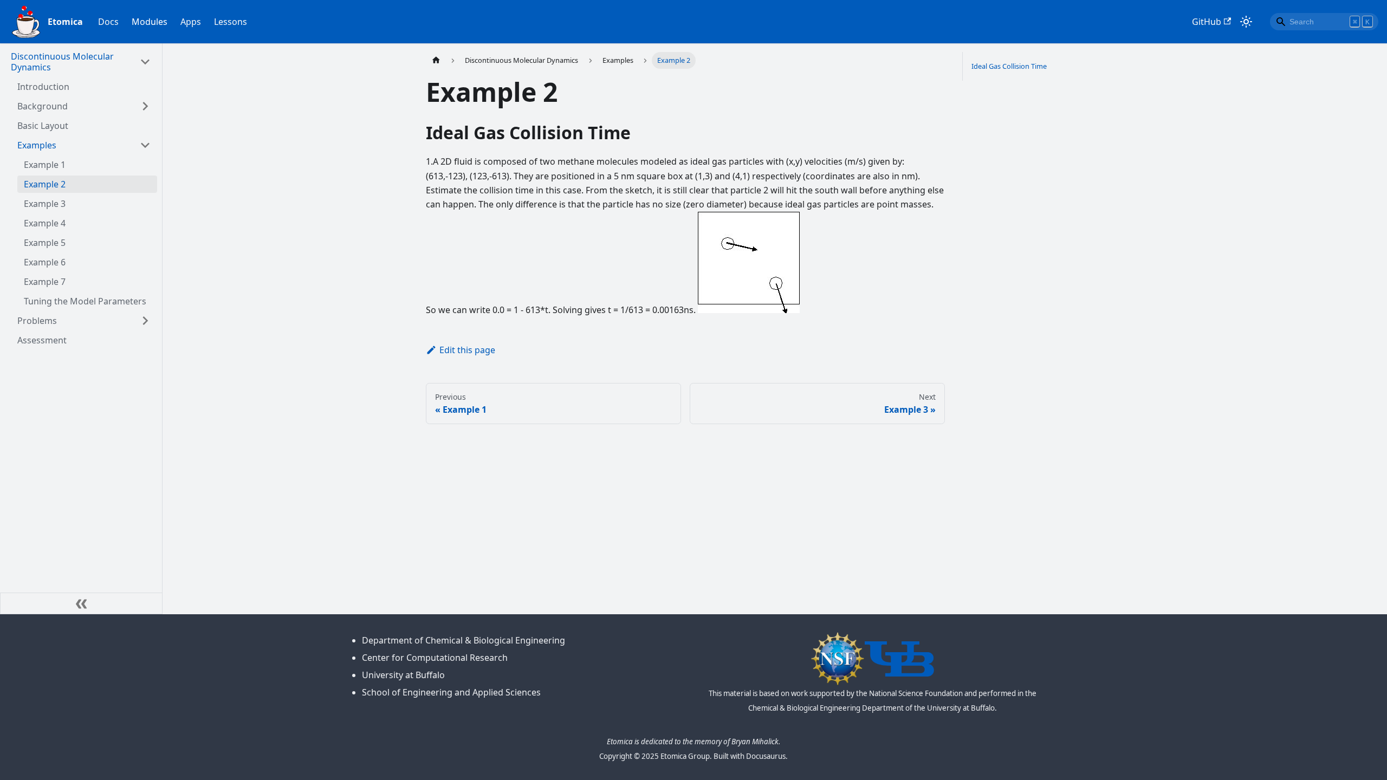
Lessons (230, 22)
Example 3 (45, 204)
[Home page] (436, 60)
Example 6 (45, 262)
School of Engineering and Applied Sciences (451, 692)
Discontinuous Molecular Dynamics (62, 61)
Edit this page (467, 350)
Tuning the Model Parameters (85, 301)
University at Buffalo (403, 675)
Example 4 (45, 223)
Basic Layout (42, 126)
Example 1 (45, 165)
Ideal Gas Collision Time (1009, 66)
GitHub (1206, 22)
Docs (108, 22)
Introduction (43, 87)
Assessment (42, 340)
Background (42, 106)
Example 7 (45, 282)
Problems (37, 321)
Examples (36, 145)
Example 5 (45, 243)
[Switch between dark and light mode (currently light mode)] (1246, 21)
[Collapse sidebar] (81, 603)
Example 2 (45, 184)
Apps (190, 22)
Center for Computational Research (435, 658)
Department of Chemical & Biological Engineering (463, 640)
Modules (149, 22)
